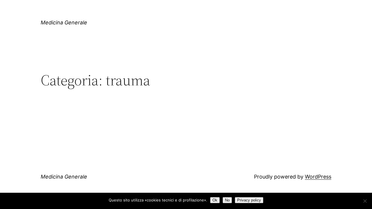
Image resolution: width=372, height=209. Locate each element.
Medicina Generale (64, 22)
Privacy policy (249, 200)
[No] (365, 201)
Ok (214, 200)
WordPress (318, 177)
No (227, 200)
